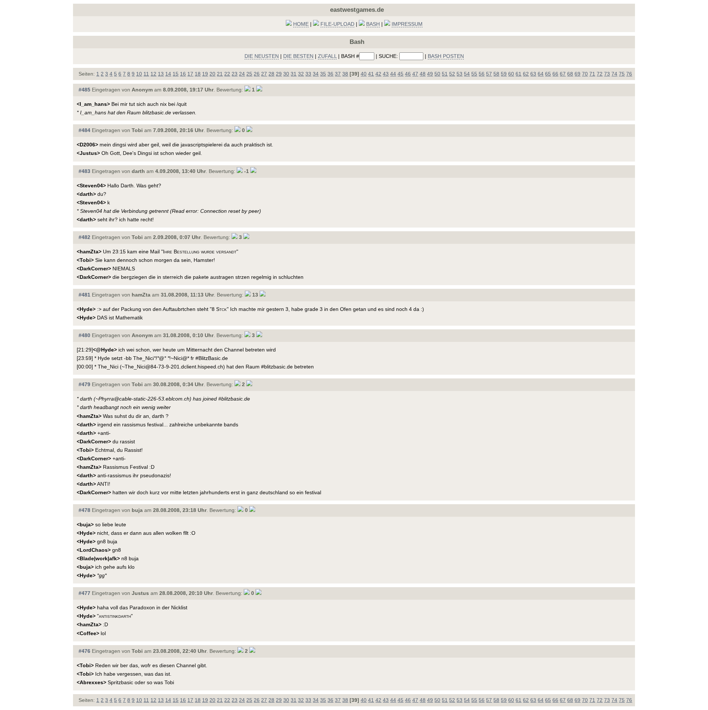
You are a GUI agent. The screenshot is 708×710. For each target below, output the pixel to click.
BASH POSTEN (446, 56)
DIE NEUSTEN (261, 56)
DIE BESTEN (298, 56)
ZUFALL (327, 56)
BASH (373, 24)
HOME (301, 24)
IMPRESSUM (407, 24)
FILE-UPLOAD (337, 24)
